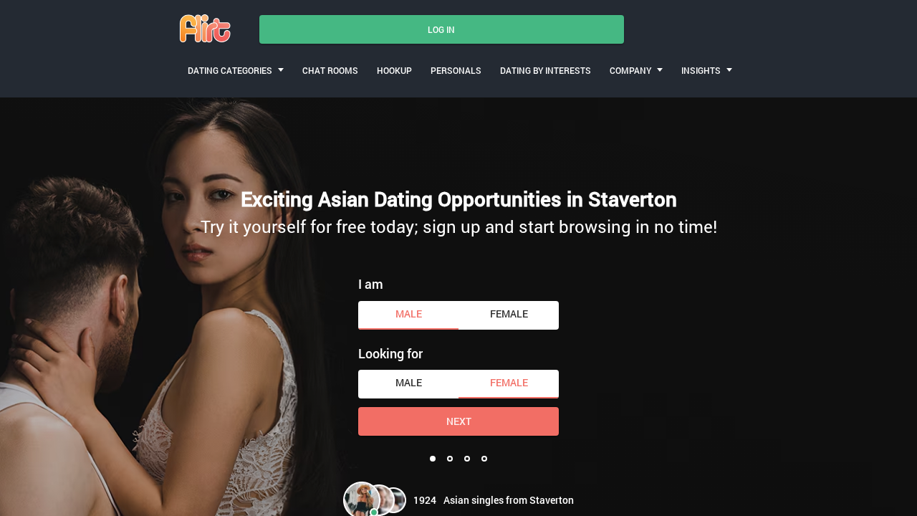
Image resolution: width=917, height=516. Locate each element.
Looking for (390, 353)
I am (370, 283)
